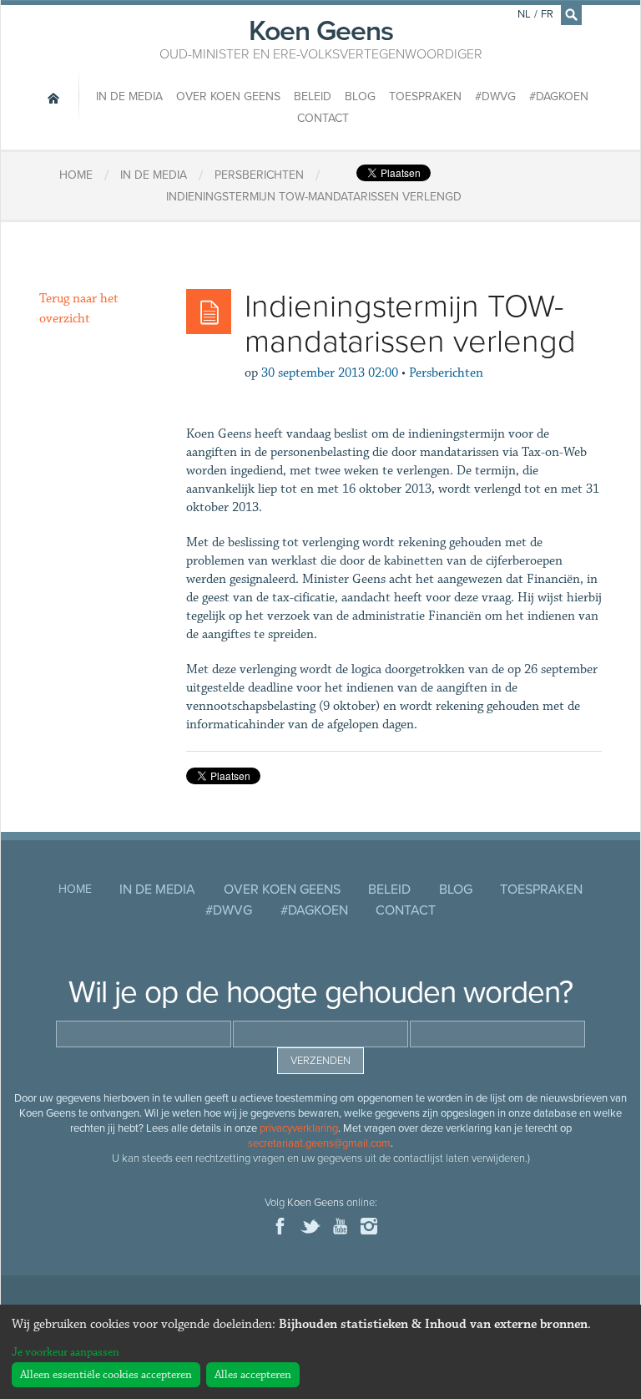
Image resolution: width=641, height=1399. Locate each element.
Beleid (312, 96)
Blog (360, 96)
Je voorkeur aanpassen (65, 1352)
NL (524, 14)
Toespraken (425, 96)
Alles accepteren (253, 1374)
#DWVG (495, 96)
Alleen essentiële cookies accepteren (106, 1374)
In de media (129, 96)
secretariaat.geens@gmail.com (319, 1143)
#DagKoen (558, 96)
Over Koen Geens (228, 96)
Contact (323, 118)
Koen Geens (320, 37)
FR (547, 14)
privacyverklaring (299, 1128)
